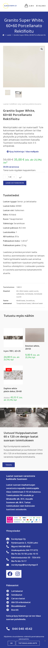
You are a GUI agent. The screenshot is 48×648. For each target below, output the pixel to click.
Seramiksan (30, 300)
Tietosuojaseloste (27, 643)
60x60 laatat (20, 300)
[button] (42, 49)
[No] (45, 641)
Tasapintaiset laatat (23, 303)
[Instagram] (17, 574)
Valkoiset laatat (37, 303)
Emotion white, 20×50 (32, 347)
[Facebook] (10, 574)
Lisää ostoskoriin (15, 183)
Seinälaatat (29, 294)
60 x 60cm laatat (22, 291)
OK (11, 643)
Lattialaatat (20, 294)
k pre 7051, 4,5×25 (12, 351)
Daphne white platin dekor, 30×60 (13, 390)
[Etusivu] (3, 35)
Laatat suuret (33, 291)
